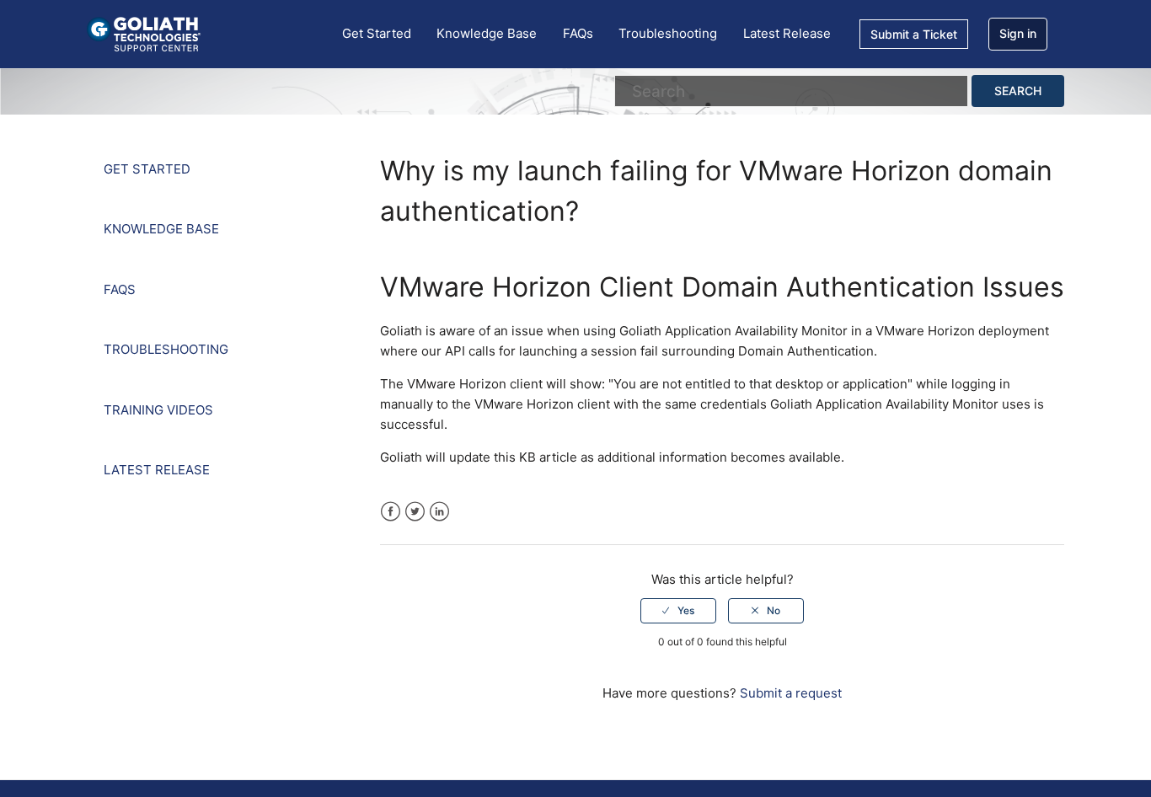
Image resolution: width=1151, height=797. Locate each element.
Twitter (415, 511)
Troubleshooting (667, 33)
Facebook (390, 511)
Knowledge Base (486, 33)
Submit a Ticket (913, 34)
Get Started (376, 33)
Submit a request (791, 693)
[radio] (678, 610)
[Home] (144, 33)
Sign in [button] (1017, 33)
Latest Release (787, 33)
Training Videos (158, 410)
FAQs (578, 33)
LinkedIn (439, 511)
